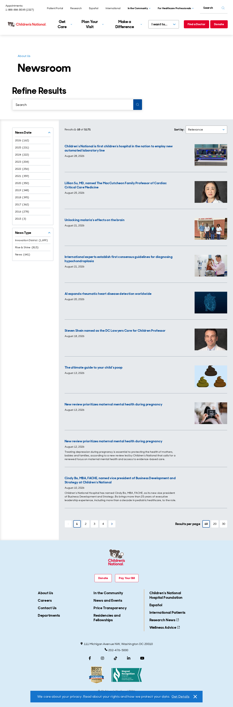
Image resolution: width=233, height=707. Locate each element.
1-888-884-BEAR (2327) (19, 9)
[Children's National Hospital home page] (27, 24)
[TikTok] (115, 658)
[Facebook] (90, 658)
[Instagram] (102, 658)
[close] (195, 696)
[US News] (96, 675)
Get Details (180, 696)
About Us (24, 56)
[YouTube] (142, 658)
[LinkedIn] (128, 658)
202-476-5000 (118, 650)
